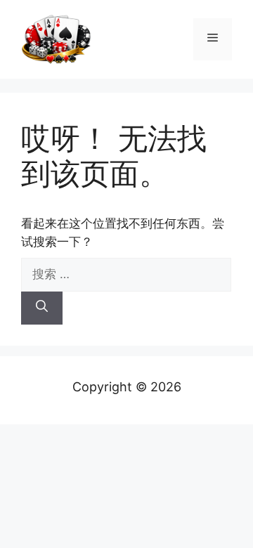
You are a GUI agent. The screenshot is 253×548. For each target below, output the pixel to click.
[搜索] (42, 308)
